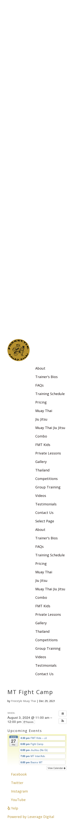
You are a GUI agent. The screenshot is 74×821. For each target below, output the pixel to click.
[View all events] (63, 713)
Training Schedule (50, 393)
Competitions (46, 478)
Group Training (48, 487)
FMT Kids (42, 444)
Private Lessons (48, 453)
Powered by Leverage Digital (30, 816)
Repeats (29, 721)
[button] (62, 721)
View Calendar (56, 767)
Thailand (42, 470)
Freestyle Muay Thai (23, 701)
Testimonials (46, 504)
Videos (40, 495)
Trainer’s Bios (46, 376)
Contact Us (44, 512)
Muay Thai (43, 410)
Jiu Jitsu (41, 419)
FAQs (39, 385)
